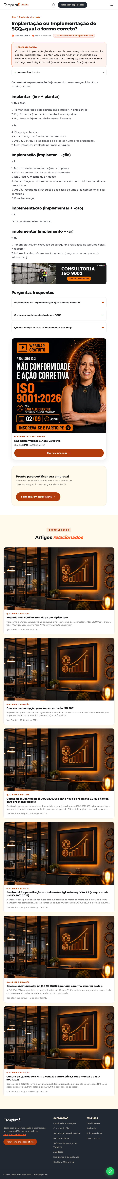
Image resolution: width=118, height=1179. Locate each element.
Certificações (93, 1123)
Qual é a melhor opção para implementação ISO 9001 (40, 708)
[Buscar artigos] (53, 5)
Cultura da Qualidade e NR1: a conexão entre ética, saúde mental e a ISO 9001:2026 (53, 1078)
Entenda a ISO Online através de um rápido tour (37, 617)
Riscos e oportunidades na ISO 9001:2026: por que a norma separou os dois (54, 986)
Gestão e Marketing (63, 1162)
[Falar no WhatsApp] (110, 1171)
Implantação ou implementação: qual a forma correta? (47, 302)
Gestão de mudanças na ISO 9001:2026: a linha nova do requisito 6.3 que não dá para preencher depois (57, 800)
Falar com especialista (72, 5)
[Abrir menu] (112, 5)
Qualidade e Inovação (29, 17)
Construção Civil (61, 1128)
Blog (14, 17)
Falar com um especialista (36, 496)
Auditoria (58, 1152)
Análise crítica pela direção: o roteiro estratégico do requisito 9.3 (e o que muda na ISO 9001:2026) (57, 894)
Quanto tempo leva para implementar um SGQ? (43, 327)
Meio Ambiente (61, 1138)
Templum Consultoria (14, 1134)
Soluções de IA (94, 1133)
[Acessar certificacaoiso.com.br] (59, 273)
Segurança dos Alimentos (66, 1133)
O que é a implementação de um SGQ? (37, 315)
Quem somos (93, 1138)
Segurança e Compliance (66, 1157)
